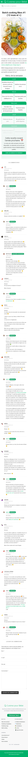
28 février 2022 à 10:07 (10, 552)
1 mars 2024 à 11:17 (9, 337)
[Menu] (1, 1)
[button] (14, 715)
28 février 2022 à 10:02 (10, 592)
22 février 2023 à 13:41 (8, 501)
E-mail (3, 657)
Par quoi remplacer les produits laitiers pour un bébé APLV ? (15, 606)
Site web (3, 664)
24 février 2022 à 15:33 (8, 616)
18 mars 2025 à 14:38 (10, 223)
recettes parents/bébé (21, 392)
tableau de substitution (14, 519)
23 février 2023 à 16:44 (10, 480)
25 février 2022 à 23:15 (8, 526)
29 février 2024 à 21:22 (8, 306)
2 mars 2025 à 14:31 (7, 237)
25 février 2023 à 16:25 (8, 425)
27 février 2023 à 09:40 (10, 440)
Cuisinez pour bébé (15, 1)
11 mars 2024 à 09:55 (10, 295)
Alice (7, 379)
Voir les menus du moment (14, 152)
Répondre (6, 170)
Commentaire (4, 670)
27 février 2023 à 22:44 (8, 358)
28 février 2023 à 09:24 (10, 381)
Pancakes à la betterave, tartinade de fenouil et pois (8, 109)
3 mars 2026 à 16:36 (9, 187)
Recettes (3, 719)
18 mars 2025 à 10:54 (8, 212)
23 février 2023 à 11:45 (8, 452)
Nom (2, 651)
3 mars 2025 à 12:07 (9, 255)
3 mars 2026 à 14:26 (7, 168)
